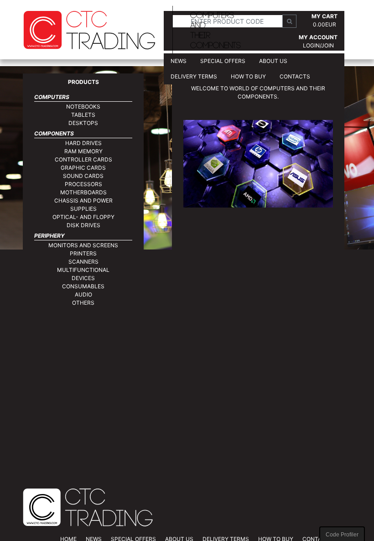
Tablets (83, 114)
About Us (273, 60)
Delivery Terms (194, 76)
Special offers (222, 60)
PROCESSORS (83, 184)
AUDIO (83, 294)
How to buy (248, 76)
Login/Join (318, 45)
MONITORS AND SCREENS (83, 245)
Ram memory (83, 151)
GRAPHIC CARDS (83, 167)
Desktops (83, 123)
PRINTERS (83, 253)
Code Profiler (342, 534)
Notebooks (83, 106)
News (179, 60)
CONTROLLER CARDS (83, 159)
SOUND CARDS (83, 175)
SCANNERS (83, 261)
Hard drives (83, 143)
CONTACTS (295, 76)
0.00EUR (324, 24)
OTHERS (83, 302)
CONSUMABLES (83, 286)
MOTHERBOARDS (83, 192)
